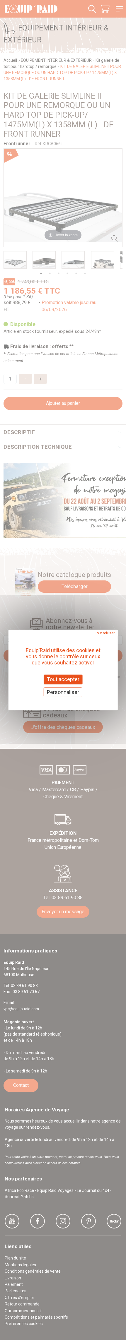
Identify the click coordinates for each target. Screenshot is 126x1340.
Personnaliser (63, 692)
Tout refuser (105, 633)
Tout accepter (63, 679)
